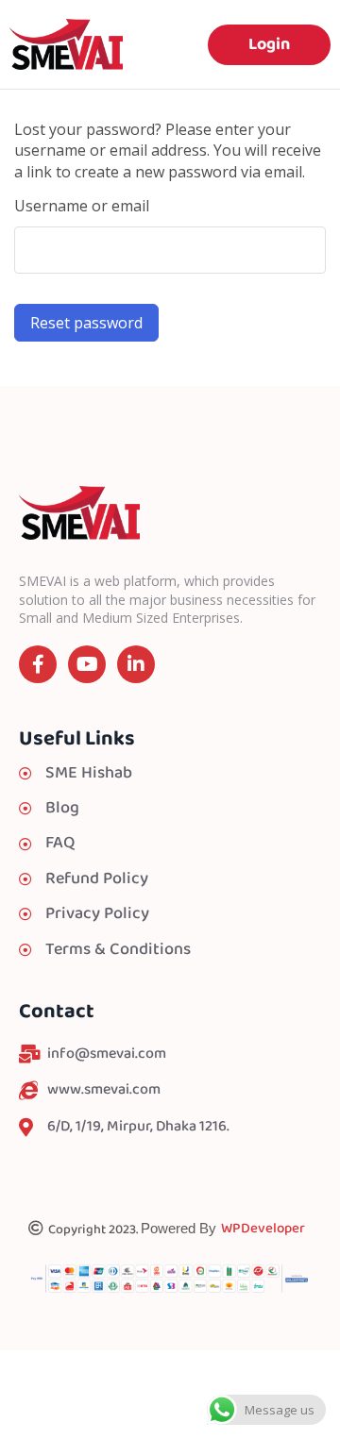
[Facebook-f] (38, 664)
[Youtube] (87, 664)
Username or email (81, 205)
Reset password (86, 322)
